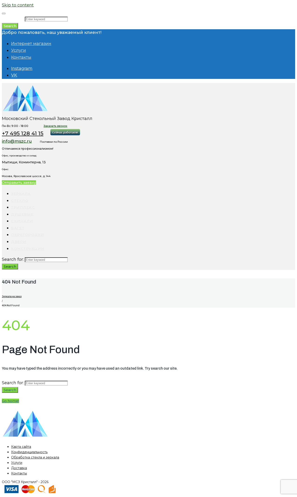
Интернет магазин (31, 43)
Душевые (22, 214)
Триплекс (23, 207)
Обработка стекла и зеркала (35, 457)
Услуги (18, 50)
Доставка (19, 468)
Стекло (20, 200)
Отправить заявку (19, 182)
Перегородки (27, 234)
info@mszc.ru (17, 141)
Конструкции (28, 248)
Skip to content (18, 5)
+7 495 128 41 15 (22, 133)
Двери (18, 241)
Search (10, 26)
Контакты (21, 57)
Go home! (10, 401)
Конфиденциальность (29, 452)
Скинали (22, 221)
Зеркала (21, 193)
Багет (18, 228)
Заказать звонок (55, 126)
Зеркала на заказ (12, 296)
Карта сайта (21, 447)
